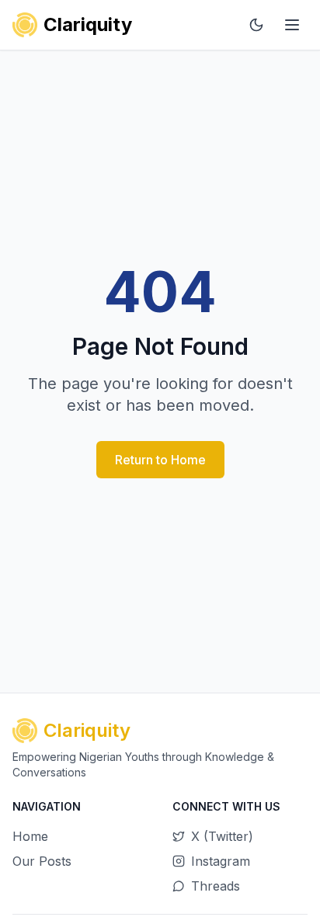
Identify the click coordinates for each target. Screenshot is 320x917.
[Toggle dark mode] (256, 25)
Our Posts (41, 861)
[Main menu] (292, 25)
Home (30, 836)
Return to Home (160, 459)
